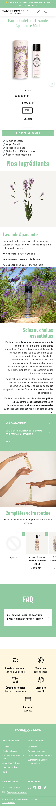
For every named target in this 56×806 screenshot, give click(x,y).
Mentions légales (9, 751)
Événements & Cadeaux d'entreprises (38, 761)
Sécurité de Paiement (11, 763)
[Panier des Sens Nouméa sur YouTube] (39, 787)
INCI (8, 441)
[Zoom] (51, 83)
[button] (22, 96)
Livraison (6, 746)
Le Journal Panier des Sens (40, 755)
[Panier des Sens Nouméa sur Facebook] (34, 787)
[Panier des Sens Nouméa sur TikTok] (45, 787)
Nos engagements (16, 423)
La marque (32, 746)
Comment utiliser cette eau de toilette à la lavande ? (24, 432)
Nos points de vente (37, 751)
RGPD (5, 772)
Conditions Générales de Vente (13, 757)
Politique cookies (10, 767)
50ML (27, 110)
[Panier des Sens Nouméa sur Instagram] (29, 787)
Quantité (28, 118)
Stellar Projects (8, 802)
